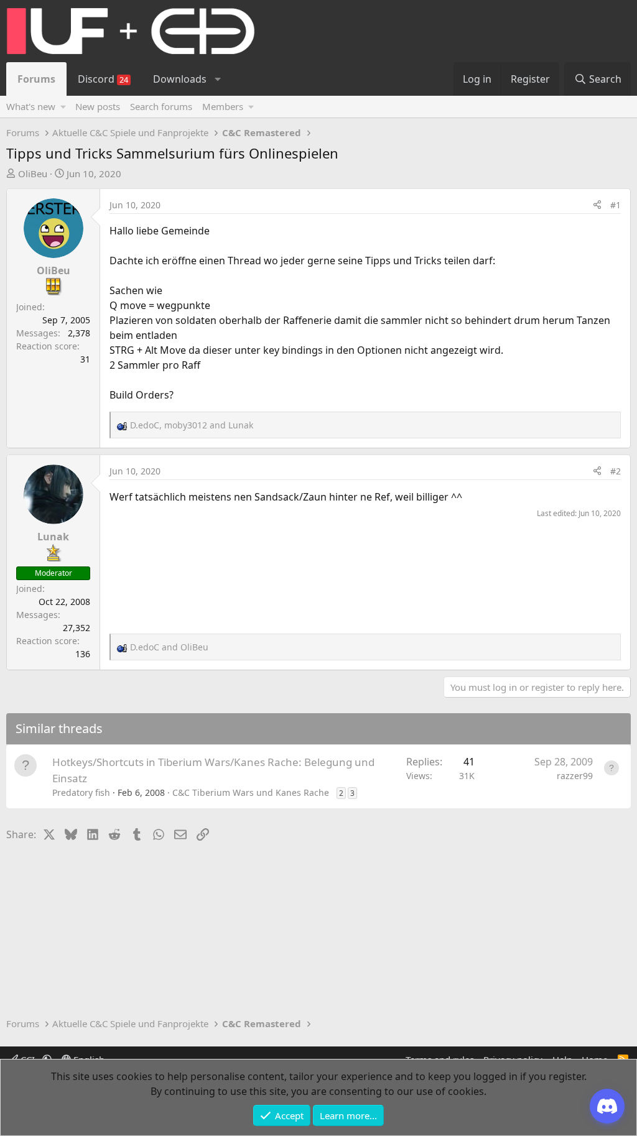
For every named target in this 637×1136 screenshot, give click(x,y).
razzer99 (575, 776)
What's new (30, 106)
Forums (36, 79)
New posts (97, 106)
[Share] (597, 204)
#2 (615, 471)
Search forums (161, 106)
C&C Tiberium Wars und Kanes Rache (250, 792)
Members (222, 106)
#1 (615, 205)
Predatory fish (81, 792)
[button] (217, 79)
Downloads (180, 79)
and (169, 647)
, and (191, 425)
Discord (103, 79)
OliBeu (32, 173)
